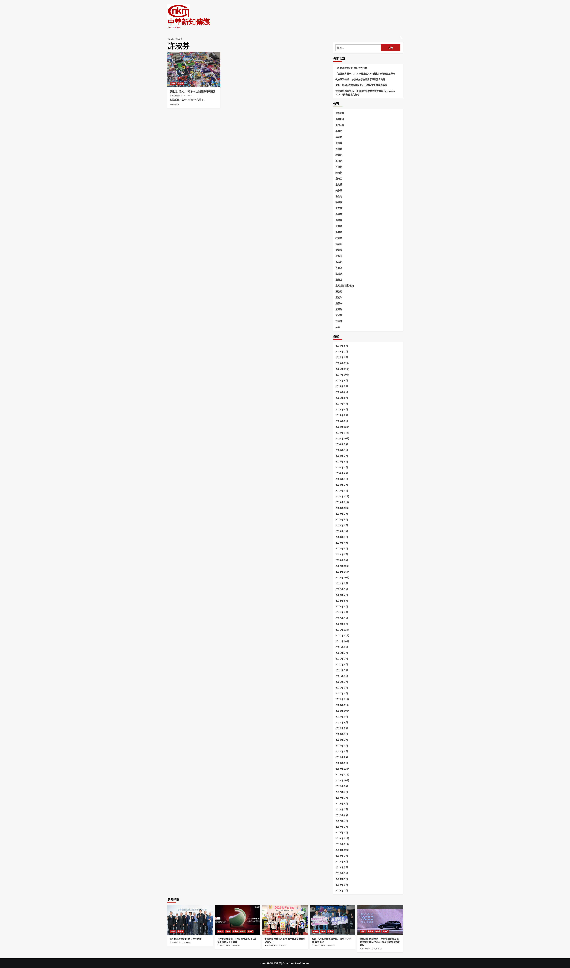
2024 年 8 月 (341, 450)
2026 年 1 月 (341, 357)
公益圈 (338, 255)
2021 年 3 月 (341, 681)
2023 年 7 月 (341, 525)
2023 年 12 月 (342, 496)
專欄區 (338, 267)
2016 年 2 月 (341, 890)
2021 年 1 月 (341, 693)
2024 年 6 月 (341, 461)
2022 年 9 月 (341, 583)
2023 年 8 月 (341, 519)
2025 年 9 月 (341, 380)
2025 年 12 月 (342, 363)
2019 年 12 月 (342, 768)
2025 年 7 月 (341, 392)
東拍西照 (339, 125)
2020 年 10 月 (342, 710)
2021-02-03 (188, 96)
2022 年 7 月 (341, 595)
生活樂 (338, 142)
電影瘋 (338, 208)
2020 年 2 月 (341, 757)
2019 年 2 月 (341, 826)
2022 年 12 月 (342, 566)
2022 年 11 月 (342, 571)
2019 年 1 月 (341, 832)
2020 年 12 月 (342, 699)
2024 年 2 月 (341, 484)
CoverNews (288, 963)
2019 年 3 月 (341, 821)
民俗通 (338, 261)
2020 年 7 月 (341, 728)
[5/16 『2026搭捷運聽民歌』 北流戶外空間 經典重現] (332, 920)
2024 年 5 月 (341, 467)
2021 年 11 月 (342, 635)
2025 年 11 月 (342, 368)
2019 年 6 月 (341, 803)
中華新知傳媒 (188, 22)
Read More (174, 104)
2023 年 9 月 (341, 513)
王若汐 (338, 297)
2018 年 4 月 (341, 879)
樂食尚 (338, 196)
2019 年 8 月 (341, 792)
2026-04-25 (378, 949)
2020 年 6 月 (341, 734)
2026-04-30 (330, 945)
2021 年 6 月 (341, 664)
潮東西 (338, 178)
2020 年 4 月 (341, 745)
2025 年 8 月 (341, 386)
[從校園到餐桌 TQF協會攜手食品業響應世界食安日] (285, 920)
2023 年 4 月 (341, 542)
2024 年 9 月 (341, 444)
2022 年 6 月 (341, 600)
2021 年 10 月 (342, 641)
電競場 (338, 249)
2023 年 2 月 (341, 554)
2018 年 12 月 (342, 838)
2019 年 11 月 (342, 774)
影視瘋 (338, 214)
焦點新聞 (339, 113)
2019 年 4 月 (341, 815)
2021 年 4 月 (341, 676)
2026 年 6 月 (341, 345)
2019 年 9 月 (341, 786)
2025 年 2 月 (341, 415)
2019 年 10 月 (342, 780)
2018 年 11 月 (342, 844)
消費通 (338, 232)
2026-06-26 (188, 942)
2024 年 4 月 (341, 473)
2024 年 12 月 (342, 426)
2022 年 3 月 (341, 618)
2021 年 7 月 (341, 658)
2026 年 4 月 (341, 351)
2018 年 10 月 (342, 850)
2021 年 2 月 (341, 687)
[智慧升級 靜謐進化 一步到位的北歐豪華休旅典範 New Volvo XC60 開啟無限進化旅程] (380, 920)
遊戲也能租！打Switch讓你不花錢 (192, 91)
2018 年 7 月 (341, 867)
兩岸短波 (339, 119)
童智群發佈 (176, 96)
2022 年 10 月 (342, 577)
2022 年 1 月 (341, 623)
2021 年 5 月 (341, 670)
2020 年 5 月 (341, 739)
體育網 (338, 172)
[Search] (401, 37)
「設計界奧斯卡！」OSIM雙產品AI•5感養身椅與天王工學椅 (365, 73)
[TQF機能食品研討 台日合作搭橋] (190, 920)
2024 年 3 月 (341, 479)
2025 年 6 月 (341, 397)
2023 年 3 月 (341, 548)
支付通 (338, 160)
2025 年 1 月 (341, 421)
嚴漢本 (338, 303)
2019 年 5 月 (341, 809)
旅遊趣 (338, 148)
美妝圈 (338, 190)
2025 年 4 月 (341, 403)
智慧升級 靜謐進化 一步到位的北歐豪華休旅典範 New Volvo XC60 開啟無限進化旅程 (365, 93)
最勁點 (338, 184)
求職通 (338, 273)
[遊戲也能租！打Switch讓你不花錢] (193, 69)
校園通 (338, 238)
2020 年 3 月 (341, 751)
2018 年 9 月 (341, 855)
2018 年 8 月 (341, 861)
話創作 (338, 244)
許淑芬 (180, 84)
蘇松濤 (338, 315)
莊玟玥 (338, 291)
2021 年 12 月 (342, 629)
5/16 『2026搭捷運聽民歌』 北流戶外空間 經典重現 (361, 85)
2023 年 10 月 (342, 508)
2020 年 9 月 (341, 716)
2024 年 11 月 (342, 432)
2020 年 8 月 (341, 722)
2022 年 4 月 (341, 612)
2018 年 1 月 (341, 884)
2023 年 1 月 (341, 560)
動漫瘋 (173, 84)
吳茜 (337, 327)
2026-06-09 (235, 945)
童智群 (338, 309)
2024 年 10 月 (342, 438)
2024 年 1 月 (341, 490)
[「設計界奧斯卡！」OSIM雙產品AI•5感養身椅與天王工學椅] (237, 920)
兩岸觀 (338, 220)
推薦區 (338, 279)
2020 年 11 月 (342, 705)
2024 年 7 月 (341, 455)
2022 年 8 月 (341, 589)
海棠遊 (338, 137)
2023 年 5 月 (341, 537)
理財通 (338, 154)
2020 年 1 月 (341, 763)
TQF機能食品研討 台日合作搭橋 (351, 67)
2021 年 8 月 (341, 652)
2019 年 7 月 (341, 797)
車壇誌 (338, 131)
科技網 (338, 166)
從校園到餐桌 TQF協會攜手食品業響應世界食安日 (360, 79)
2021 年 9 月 (341, 647)
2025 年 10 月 (342, 374)
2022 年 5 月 (341, 606)
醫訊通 (338, 226)
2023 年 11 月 (342, 502)
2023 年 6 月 (341, 531)
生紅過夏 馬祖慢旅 (344, 285)
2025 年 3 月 (341, 409)
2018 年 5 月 (341, 873)
